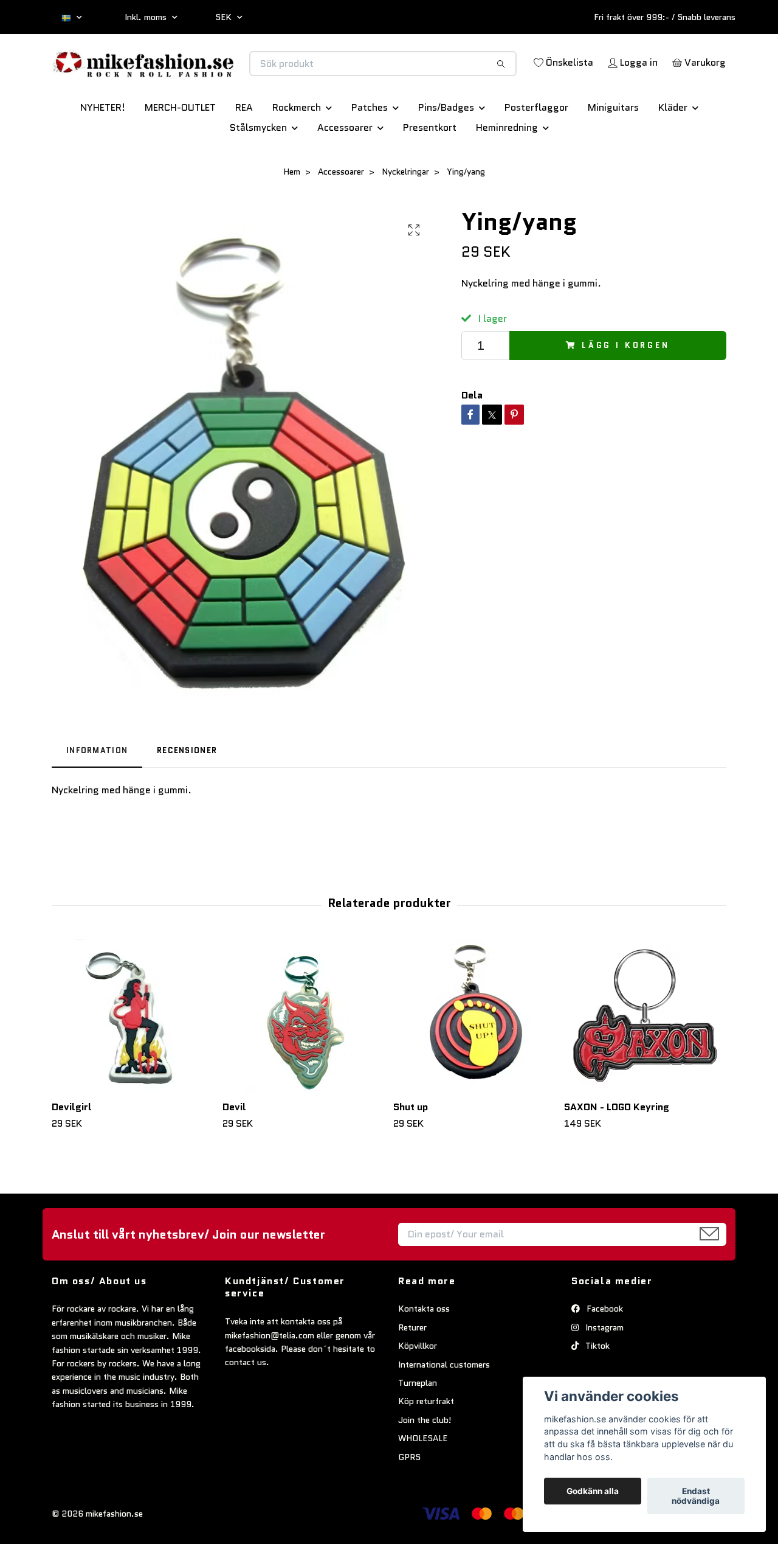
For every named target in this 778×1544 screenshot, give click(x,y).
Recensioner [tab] (187, 793)
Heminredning (507, 170)
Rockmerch (296, 150)
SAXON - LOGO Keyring (616, 1149)
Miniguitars (613, 150)
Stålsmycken (258, 170)
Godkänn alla (592, 1491)
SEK (224, 17)
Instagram (603, 1370)
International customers (444, 1407)
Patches (369, 150)
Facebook (603, 1352)
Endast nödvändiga (696, 1496)
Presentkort (429, 170)
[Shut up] (474, 1058)
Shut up (410, 1149)
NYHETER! (102, 150)
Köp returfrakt (426, 1444)
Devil (234, 1149)
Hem (291, 214)
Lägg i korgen (626, 388)
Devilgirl (72, 1149)
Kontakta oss (424, 1352)
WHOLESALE (422, 1481)
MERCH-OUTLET (180, 150)
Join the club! (425, 1462)
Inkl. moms (147, 17)
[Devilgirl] (132, 1058)
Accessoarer (345, 170)
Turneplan (417, 1425)
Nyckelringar (405, 214)
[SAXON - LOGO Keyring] (645, 1058)
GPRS (409, 1500)
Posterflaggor (536, 150)
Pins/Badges (446, 150)
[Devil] (303, 1058)
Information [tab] (97, 793)
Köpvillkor (417, 1388)
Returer (412, 1370)
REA (244, 150)
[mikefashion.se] (220, 76)
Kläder (672, 150)
